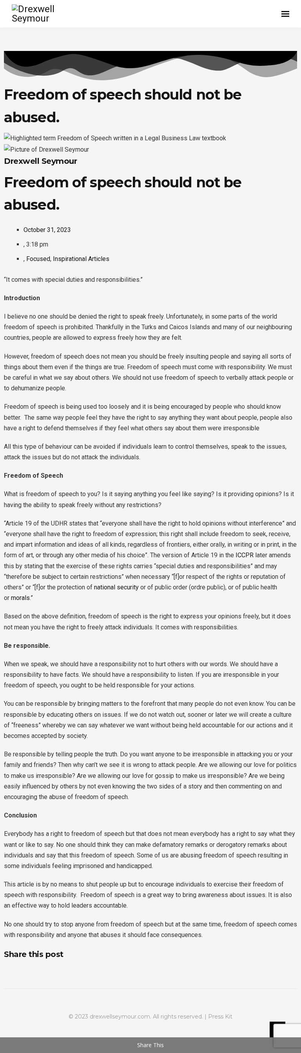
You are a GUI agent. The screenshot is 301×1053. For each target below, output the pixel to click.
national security (116, 587)
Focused (38, 259)
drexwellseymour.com (120, 1016)
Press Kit (220, 1016)
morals (20, 598)
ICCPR (245, 555)
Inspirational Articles (81, 259)
